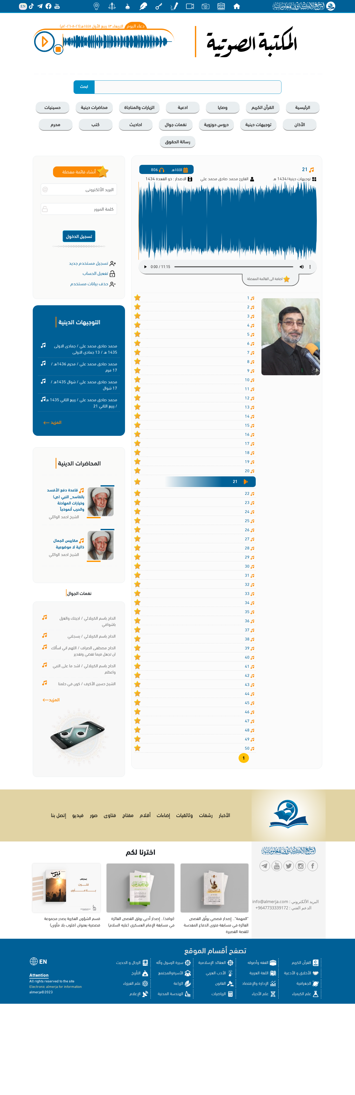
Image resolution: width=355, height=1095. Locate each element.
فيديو (78, 814)
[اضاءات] (96, 6)
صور (93, 814)
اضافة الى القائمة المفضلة (265, 278)
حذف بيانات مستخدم (89, 283)
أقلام (145, 814)
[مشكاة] (128, 6)
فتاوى (110, 814)
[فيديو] (190, 6)
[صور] (205, 6)
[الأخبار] (221, 6)
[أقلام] (174, 6)
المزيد (55, 421)
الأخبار (224, 814)
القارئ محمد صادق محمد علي (224, 178)
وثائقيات (184, 814)
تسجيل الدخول (79, 235)
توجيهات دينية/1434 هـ (292, 178)
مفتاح (128, 814)
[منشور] (112, 6)
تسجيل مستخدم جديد (89, 262)
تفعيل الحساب (96, 272)
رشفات (206, 814)
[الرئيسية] (237, 6)
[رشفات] (143, 6)
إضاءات (163, 814)
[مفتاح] (159, 6)
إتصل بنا (58, 814)
